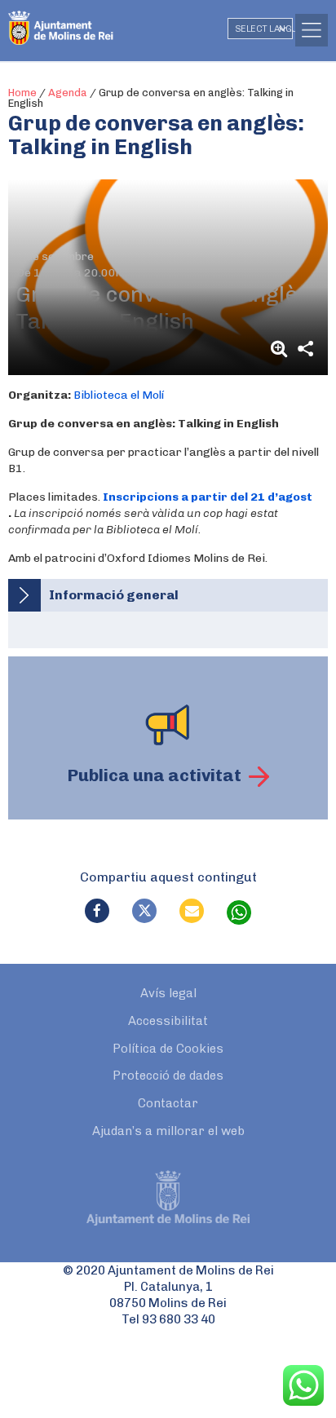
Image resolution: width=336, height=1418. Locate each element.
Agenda (67, 92)
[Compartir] (305, 348)
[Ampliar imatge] (281, 348)
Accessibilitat (168, 1021)
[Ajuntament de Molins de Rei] (93, 20)
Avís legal (168, 993)
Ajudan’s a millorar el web (168, 1131)
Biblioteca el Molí (118, 395)
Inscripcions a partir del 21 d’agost (207, 497)
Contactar (168, 1103)
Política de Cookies (168, 1048)
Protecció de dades (168, 1075)
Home (22, 92)
